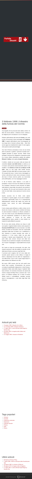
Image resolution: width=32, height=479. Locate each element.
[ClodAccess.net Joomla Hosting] (21, 477)
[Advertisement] (16, 18)
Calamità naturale (8, 423)
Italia (5, 426)
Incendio (6, 418)
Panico (5, 428)
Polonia (6, 425)
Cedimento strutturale (9, 420)
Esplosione (6, 421)
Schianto (4, 128)
